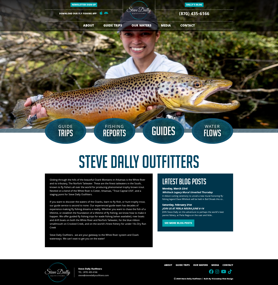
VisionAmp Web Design (222, 279)
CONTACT (187, 26)
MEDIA (215, 265)
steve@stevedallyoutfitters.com (93, 275)
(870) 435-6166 (194, 14)
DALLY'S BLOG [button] (194, 5)
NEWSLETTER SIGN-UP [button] (84, 5)
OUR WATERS (200, 265)
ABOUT (88, 26)
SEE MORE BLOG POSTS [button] (178, 223)
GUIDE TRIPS (183, 265)
